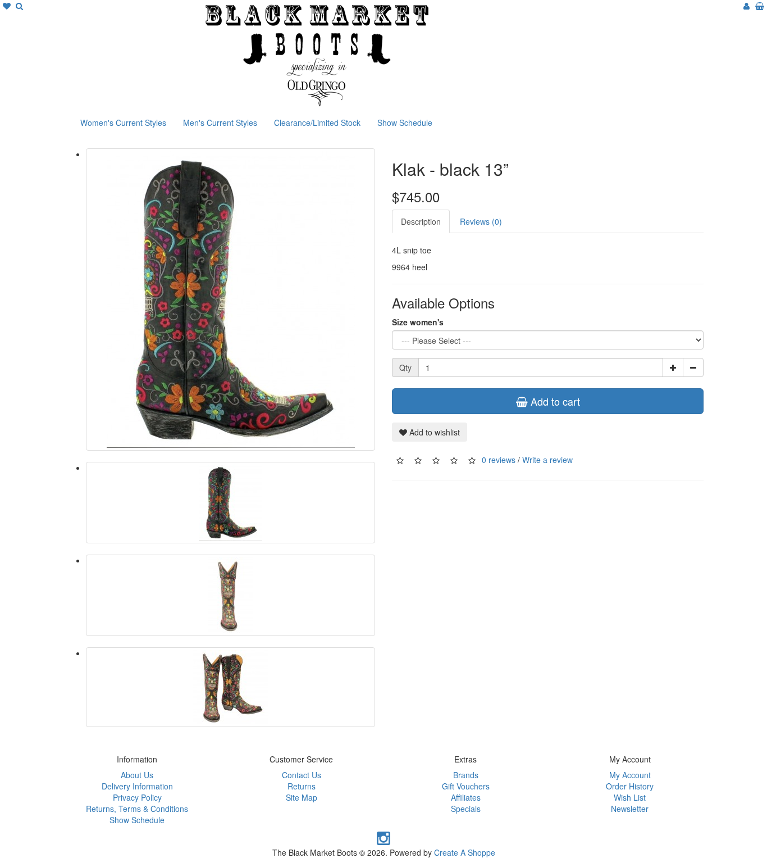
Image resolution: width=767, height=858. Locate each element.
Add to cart (554, 401)
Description (421, 221)
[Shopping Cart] (759, 5)
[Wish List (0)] (8, 5)
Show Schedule (404, 122)
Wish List (630, 797)
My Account (630, 774)
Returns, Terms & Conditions (137, 808)
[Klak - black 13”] (230, 299)
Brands (465, 774)
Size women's (418, 322)
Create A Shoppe (464, 852)
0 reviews (498, 459)
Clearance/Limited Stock (317, 122)
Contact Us (301, 774)
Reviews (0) (481, 221)
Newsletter (630, 808)
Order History (630, 786)
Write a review (547, 459)
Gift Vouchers (466, 786)
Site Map (301, 797)
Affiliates (466, 797)
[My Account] (746, 5)
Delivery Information (137, 786)
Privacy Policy (137, 797)
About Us (137, 774)
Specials (466, 808)
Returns (301, 786)
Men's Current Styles (220, 122)
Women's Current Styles (123, 122)
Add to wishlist (433, 432)
